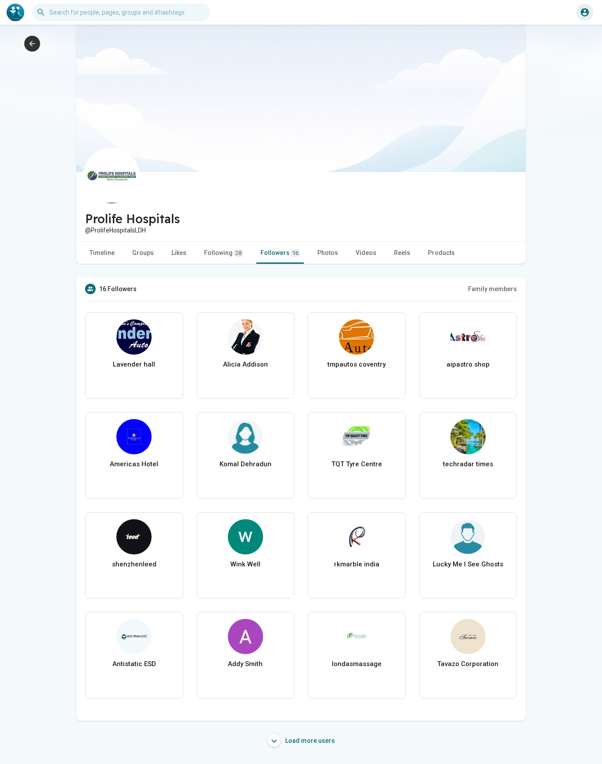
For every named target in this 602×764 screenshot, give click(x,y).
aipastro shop (468, 364)
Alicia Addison (245, 364)
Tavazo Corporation (467, 664)
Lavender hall (134, 364)
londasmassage (357, 664)
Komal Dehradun (245, 464)
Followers (279, 252)
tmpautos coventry (356, 364)
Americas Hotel (134, 464)
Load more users (309, 740)
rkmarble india (356, 564)
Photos (327, 252)
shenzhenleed (134, 564)
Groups (143, 252)
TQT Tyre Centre (356, 464)
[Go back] (32, 44)
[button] (584, 12)
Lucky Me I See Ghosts (468, 564)
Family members (492, 288)
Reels (402, 252)
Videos (366, 252)
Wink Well (245, 564)
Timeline (102, 252)
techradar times (468, 464)
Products (441, 252)
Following (223, 252)
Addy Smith (245, 664)
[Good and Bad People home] (15, 12)
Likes (178, 252)
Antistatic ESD (134, 664)
